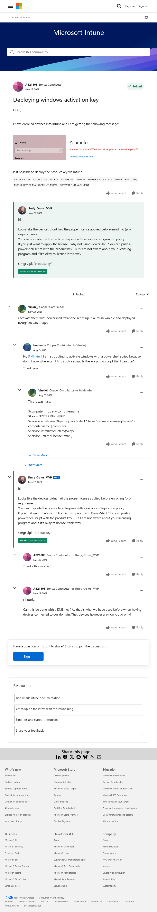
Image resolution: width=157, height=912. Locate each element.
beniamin (39, 345)
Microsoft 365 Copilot (15, 879)
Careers (106, 840)
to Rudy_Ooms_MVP (85, 555)
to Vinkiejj (79, 345)
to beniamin (83, 390)
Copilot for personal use (17, 801)
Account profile (61, 775)
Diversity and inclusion (114, 872)
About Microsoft (111, 846)
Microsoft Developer (64, 846)
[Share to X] (72, 756)
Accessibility (109, 879)
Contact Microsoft (27, 901)
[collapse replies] (9, 306)
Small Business (12, 885)
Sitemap (9, 901)
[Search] (119, 6)
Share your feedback (30, 730)
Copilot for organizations (17, 795)
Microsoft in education (114, 775)
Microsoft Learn (61, 853)
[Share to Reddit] (78, 756)
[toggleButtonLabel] (146, 17)
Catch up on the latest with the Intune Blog (44, 709)
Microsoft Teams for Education (117, 788)
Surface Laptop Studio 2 (16, 788)
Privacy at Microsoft (112, 859)
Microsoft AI (11, 840)
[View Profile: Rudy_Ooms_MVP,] (22, 210)
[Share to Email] (99, 756)
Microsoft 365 (12, 859)
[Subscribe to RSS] (92, 756)
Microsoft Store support (65, 788)
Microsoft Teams (13, 872)
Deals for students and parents (118, 814)
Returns (58, 795)
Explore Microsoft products (18, 814)
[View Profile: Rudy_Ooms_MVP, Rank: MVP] (22, 480)
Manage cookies (61, 901)
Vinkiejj (33, 307)
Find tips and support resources (37, 720)
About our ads (12, 905)
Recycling (129, 901)
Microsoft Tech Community (67, 866)
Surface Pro (10, 775)
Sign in (28, 656)
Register (130, 6)
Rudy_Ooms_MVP (40, 208)
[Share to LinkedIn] (58, 756)
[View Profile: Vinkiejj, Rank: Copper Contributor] (22, 309)
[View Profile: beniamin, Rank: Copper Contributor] (27, 347)
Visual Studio (60, 885)
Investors (107, 866)
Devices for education (113, 781)
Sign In (142, 6)
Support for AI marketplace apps (70, 859)
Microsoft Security (14, 846)
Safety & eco (113, 901)
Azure (56, 840)
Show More (40, 455)
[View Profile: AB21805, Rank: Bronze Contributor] (18, 87)
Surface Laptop (12, 781)
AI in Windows (12, 808)
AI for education (110, 821)
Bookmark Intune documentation (38, 698)
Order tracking (61, 801)
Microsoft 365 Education (115, 795)
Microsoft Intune (21, 17)
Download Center (62, 781)
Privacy (44, 901)
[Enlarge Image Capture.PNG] (78, 147)
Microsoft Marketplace (65, 872)
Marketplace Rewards (64, 879)
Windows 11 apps (13, 821)
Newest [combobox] (142, 294)
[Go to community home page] (19, 6)
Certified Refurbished (64, 808)
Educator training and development (120, 808)
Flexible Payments (63, 821)
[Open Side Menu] (10, 6)
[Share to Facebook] (65, 756)
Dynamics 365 (12, 853)
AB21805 (31, 84)
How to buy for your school (116, 801)
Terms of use (80, 901)
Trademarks (96, 901)
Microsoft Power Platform (17, 866)
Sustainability (109, 885)
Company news (110, 853)
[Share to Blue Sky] (85, 756)
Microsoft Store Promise (66, 814)
